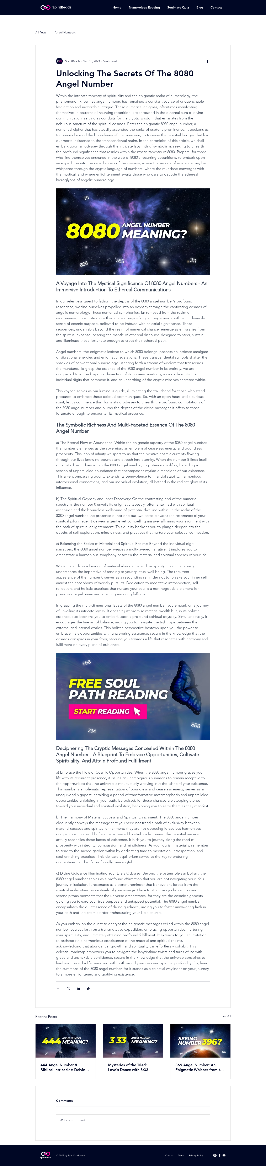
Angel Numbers (65, 32)
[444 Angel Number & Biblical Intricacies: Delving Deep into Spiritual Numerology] (66, 1041)
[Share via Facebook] (58, 988)
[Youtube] (224, 1155)
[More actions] (207, 61)
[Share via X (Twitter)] (68, 988)
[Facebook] (219, 1155)
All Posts (40, 32)
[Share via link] (89, 988)
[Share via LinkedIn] (78, 988)
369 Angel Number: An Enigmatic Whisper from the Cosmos (199, 1067)
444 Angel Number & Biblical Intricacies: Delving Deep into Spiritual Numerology (64, 1067)
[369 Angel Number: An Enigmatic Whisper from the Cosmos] (200, 1041)
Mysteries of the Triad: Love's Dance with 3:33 (128, 1067)
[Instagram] (215, 1155)
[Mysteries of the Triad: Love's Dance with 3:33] (133, 1041)
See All (226, 1016)
